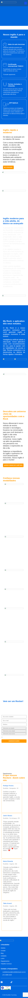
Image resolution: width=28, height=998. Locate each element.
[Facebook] (8, 982)
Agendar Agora (14, 741)
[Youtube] (5, 982)
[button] (25, 3)
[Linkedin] (15, 982)
